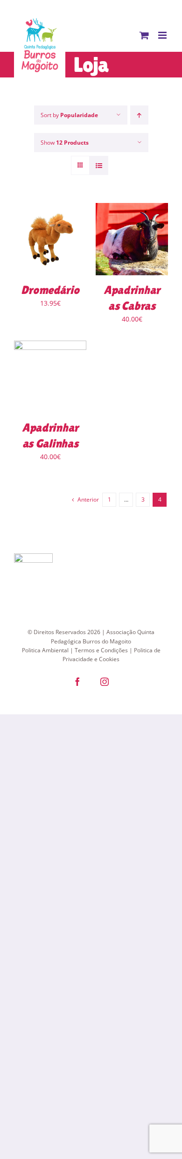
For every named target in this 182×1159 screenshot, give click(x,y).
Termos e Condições (101, 650)
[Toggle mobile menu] (163, 35)
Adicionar (125, 236)
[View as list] (99, 165)
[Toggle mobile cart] (144, 35)
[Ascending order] (139, 115)
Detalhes (50, 240)
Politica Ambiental (45, 650)
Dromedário (50, 290)
